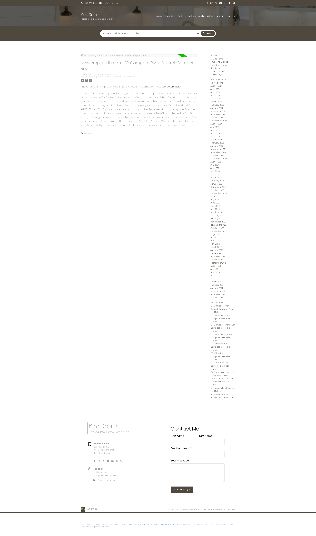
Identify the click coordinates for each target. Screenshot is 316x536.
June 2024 (215, 168)
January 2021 (216, 288)
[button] (89, 3)
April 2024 (215, 174)
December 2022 (218, 221)
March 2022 (216, 247)
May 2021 (214, 275)
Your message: (180, 460)
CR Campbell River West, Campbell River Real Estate (222, 337)
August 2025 (216, 123)
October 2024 (217, 155)
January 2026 (216, 108)
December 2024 (218, 149)
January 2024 (216, 183)
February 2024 (217, 180)
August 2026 (216, 86)
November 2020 (218, 294)
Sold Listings (216, 74)
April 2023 (215, 209)
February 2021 (217, 285)
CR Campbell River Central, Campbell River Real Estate (112, 77)
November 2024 (218, 152)
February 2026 (217, 105)
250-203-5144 (90, 3)
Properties (169, 16)
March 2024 (216, 177)
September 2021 (218, 262)
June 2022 (215, 240)
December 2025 (218, 111)
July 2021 (214, 269)
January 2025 (216, 146)
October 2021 (216, 259)
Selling (191, 16)
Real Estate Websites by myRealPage (221, 509)
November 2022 (218, 224)
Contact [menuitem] (231, 16)
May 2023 (215, 206)
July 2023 (214, 199)
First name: (178, 436)
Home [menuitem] (159, 16)
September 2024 (218, 158)
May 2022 (215, 243)
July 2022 (214, 237)
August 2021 (216, 266)
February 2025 (217, 142)
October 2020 (217, 297)
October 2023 (217, 190)
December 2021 (218, 253)
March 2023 (216, 212)
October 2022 (217, 228)
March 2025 (216, 139)
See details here (171, 86)
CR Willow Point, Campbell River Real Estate (220, 356)
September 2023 (218, 193)
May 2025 (215, 133)
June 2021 (215, 272)
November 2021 (217, 256)
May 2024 (215, 171)
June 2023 (215, 202)
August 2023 (216, 196)
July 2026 (214, 89)
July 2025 (214, 127)
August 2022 (216, 234)
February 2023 (217, 215)
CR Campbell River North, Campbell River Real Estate (222, 318)
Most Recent (216, 82)
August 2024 (216, 161)
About (220, 16)
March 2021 (215, 281)
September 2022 (218, 231)
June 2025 (215, 130)
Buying (181, 16)
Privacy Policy (201, 509)
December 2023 (218, 187)
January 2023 (216, 218)
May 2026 (215, 95)
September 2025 (218, 120)
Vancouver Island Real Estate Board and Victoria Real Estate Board (153, 524)
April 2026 (215, 98)
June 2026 (215, 92)
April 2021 (214, 278)
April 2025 (215, 136)
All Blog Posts (216, 58)
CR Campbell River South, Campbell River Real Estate (222, 328)
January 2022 (216, 250)
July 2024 (214, 164)
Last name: (206, 436)
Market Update (205, 16)
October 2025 (217, 117)
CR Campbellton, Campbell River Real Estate (220, 346)
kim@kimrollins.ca (111, 3)
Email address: (180, 448)
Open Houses (217, 71)
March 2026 (216, 101)
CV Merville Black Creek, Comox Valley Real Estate (221, 381)
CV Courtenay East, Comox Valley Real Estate (219, 365)
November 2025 (218, 114)
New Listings (216, 68)
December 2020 (218, 291)
